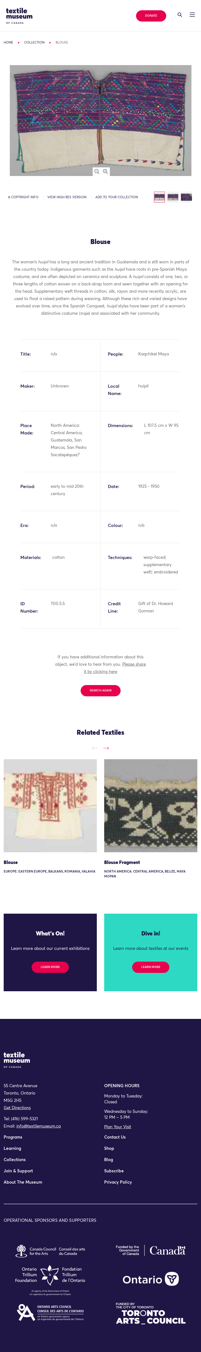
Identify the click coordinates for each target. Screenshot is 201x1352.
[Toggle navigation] (179, 14)
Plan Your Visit (117, 1127)
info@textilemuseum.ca (38, 1126)
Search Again (101, 690)
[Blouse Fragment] (150, 805)
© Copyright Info (23, 197)
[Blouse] (50, 805)
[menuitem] (50, 1139)
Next (106, 748)
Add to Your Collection (116, 197)
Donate (151, 15)
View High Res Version (67, 197)
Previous (95, 748)
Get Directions (17, 1108)
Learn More (50, 967)
